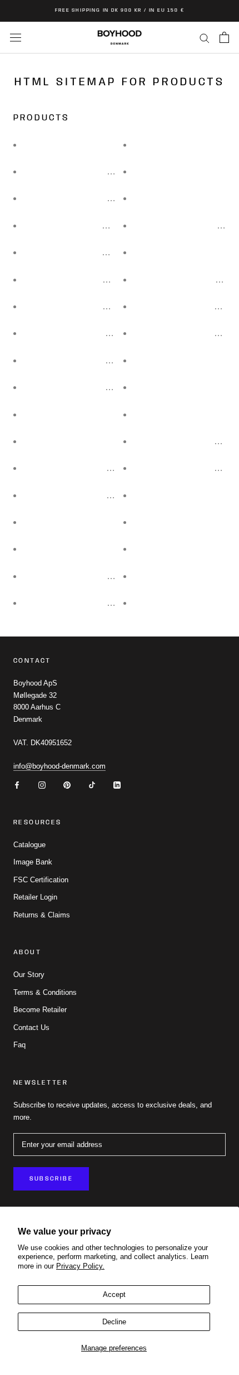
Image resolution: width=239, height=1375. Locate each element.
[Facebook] (17, 784)
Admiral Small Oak (62, 522)
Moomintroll (159, 603)
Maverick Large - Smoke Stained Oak (99, 576)
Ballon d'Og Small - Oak (183, 441)
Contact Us (31, 1027)
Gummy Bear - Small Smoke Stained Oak (107, 333)
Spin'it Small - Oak (172, 522)
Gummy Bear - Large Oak (76, 306)
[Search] (205, 37)
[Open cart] (224, 37)
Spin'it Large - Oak (172, 548)
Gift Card (43, 144)
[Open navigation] (15, 37)
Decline (114, 1322)
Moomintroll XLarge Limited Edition (95, 387)
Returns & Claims (41, 915)
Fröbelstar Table (168, 414)
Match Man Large (60, 548)
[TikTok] (92, 784)
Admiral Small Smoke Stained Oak (94, 495)
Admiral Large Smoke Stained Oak (94, 468)
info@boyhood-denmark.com (59, 766)
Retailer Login (35, 897)
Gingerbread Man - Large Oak (84, 198)
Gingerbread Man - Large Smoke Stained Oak (116, 171)
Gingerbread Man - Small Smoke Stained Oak (116, 225)
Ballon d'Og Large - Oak (183, 468)
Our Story (28, 974)
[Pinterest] (67, 784)
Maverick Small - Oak (178, 171)
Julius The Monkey (173, 387)
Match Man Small (170, 495)
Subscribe (51, 1178)
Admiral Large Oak (62, 441)
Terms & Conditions (45, 992)
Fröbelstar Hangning (176, 252)
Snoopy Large (53, 414)
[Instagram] (42, 784)
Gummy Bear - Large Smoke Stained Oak (107, 279)
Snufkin (151, 360)
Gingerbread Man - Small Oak (84, 252)
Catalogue (29, 844)
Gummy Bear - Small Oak (76, 360)
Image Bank (32, 862)
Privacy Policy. (80, 1266)
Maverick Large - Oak (178, 144)
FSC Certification (40, 880)
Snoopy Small (163, 576)
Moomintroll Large (171, 198)
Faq (19, 1045)
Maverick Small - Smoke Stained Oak (99, 603)
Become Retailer (40, 1009)
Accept (114, 1294)
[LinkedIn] (117, 784)
